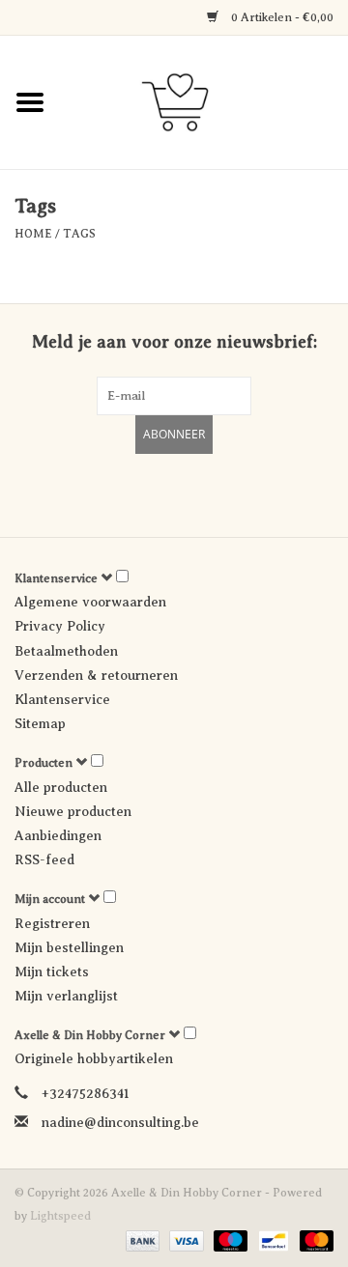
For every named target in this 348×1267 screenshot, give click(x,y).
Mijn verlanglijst (66, 996)
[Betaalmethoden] (140, 1240)
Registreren (52, 923)
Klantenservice (62, 699)
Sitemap (40, 724)
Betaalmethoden (66, 651)
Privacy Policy (59, 626)
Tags (79, 233)
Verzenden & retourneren (96, 675)
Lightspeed (60, 1216)
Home (33, 233)
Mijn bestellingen (69, 948)
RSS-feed (44, 860)
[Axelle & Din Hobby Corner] (204, 101)
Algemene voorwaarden (90, 602)
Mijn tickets (51, 972)
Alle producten (60, 787)
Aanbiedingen (58, 836)
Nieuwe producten (72, 811)
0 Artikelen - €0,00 (281, 17)
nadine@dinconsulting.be (120, 1122)
